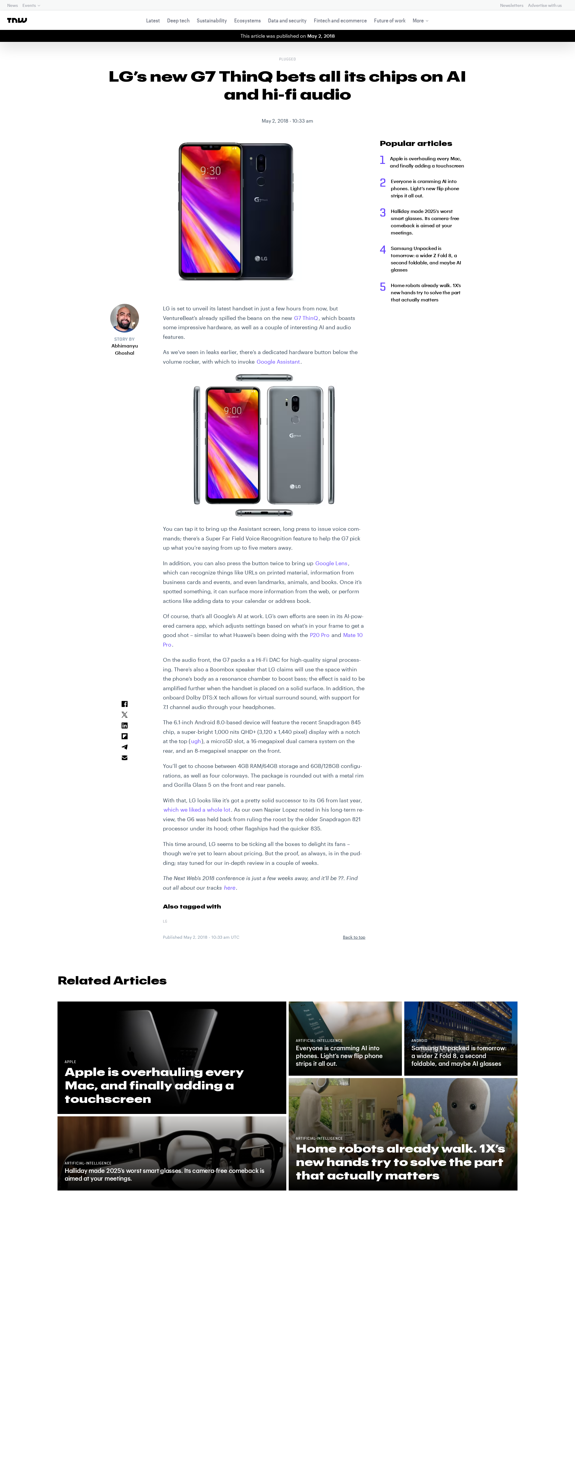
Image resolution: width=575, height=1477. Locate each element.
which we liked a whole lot (197, 809)
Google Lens (331, 563)
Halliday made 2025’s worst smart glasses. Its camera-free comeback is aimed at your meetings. (425, 221)
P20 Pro (319, 635)
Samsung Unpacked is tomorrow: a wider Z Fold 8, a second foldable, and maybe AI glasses (426, 258)
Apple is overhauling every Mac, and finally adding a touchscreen (427, 162)
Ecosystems (247, 20)
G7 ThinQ (306, 318)
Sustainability (212, 20)
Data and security (287, 20)
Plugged (287, 59)
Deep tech (178, 20)
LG (165, 921)
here (229, 887)
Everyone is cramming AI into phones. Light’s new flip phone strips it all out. (425, 188)
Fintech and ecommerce (340, 20)
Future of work (389, 20)
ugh (196, 741)
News (12, 5)
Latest (153, 20)
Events (29, 5)
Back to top (354, 937)
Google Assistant (278, 361)
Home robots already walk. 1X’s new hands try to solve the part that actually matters (426, 292)
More (418, 20)
